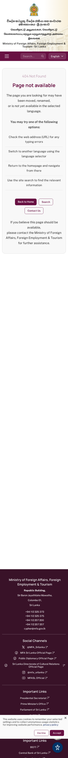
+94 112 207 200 (34, 620)
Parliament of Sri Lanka (33, 709)
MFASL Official (36, 678)
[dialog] (34, 727)
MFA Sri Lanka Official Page (36, 652)
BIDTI (33, 747)
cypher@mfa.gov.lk (35, 628)
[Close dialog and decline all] (65, 717)
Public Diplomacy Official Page (36, 658)
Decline (41, 733)
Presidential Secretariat (33, 698)
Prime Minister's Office (33, 703)
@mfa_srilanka (36, 672)
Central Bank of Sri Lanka (33, 753)
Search (46, 202)
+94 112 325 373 (34, 611)
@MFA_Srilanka (36, 647)
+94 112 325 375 (34, 616)
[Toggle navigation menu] (7, 56)
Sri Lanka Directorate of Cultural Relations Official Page (35, 665)
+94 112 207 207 (35, 624)
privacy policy (50, 724)
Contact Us (34, 210)
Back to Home (26, 201)
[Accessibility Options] (57, 747)
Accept (57, 733)
